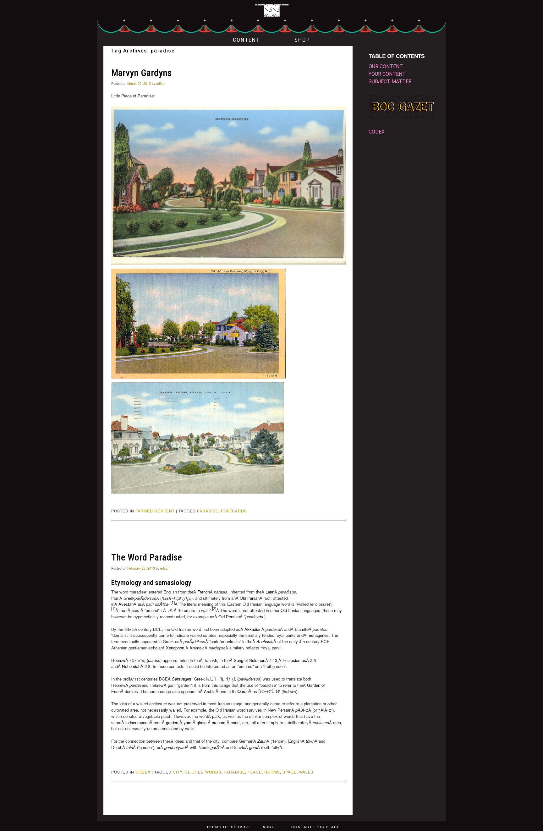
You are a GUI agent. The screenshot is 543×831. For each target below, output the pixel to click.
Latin (270, 592)
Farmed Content (155, 510)
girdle (201, 722)
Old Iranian (250, 598)
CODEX (143, 771)
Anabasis (264, 641)
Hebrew (118, 660)
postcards (234, 510)
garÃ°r (216, 747)
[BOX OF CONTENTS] (271, 17)
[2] (214, 608)
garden (172, 722)
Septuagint (181, 679)
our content (386, 66)
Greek (128, 598)
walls (306, 771)
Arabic (210, 691)
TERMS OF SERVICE (228, 826)
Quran (243, 691)
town (310, 741)
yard (187, 722)
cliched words (203, 771)
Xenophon (175, 648)
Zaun (261, 741)
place (255, 771)
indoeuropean (137, 722)
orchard (218, 722)
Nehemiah (131, 666)
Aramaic (197, 648)
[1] (173, 602)
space (289, 771)
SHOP (302, 39)
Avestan (126, 604)
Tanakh (210, 660)
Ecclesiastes (294, 660)
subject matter (390, 82)
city (177, 771)
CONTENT (246, 39)
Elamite (302, 629)
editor (160, 83)
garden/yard (175, 747)
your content (387, 74)
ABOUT (270, 826)
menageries (318, 635)
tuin (129, 747)
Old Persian (229, 617)
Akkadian (252, 629)
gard (253, 747)
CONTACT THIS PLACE (315, 826)
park (216, 716)
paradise (207, 510)
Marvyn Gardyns (141, 72)
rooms (272, 771)
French (203, 592)
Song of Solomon (249, 660)
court (235, 722)
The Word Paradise (146, 557)
